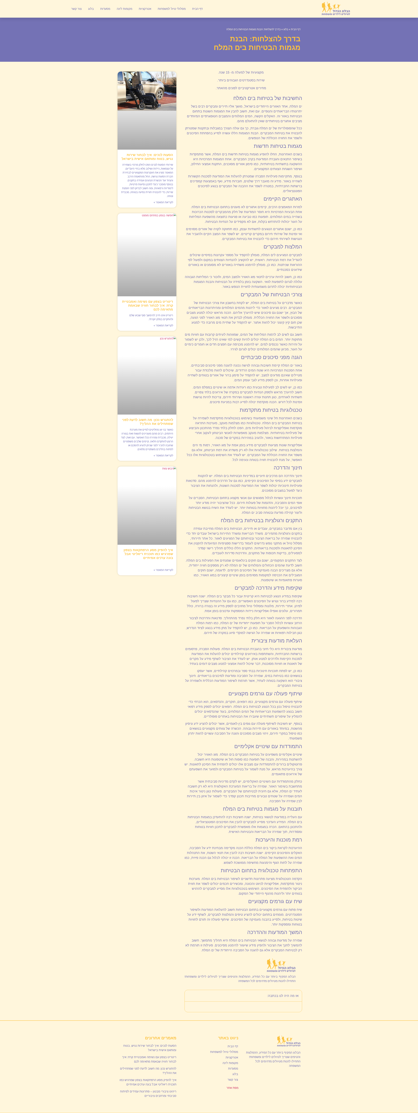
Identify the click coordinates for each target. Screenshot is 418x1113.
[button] (189, 995)
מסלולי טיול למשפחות (172, 8)
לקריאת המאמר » (163, 202)
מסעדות (105, 8)
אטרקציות (145, 8)
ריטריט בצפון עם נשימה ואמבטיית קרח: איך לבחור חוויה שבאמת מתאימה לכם (147, 305)
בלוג (91, 8)
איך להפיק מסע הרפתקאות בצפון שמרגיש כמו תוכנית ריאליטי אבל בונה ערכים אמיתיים (148, 554)
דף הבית (197, 8)
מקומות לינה (124, 8)
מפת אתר (232, 1087)
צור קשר (76, 8)
